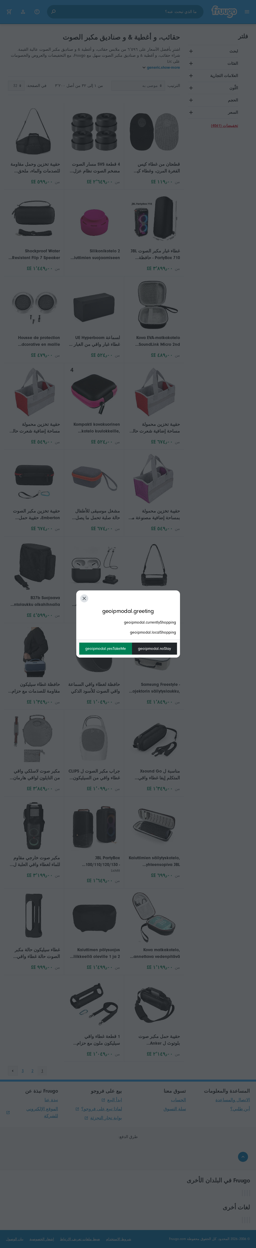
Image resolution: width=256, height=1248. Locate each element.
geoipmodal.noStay (154, 648)
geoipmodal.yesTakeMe (105, 648)
